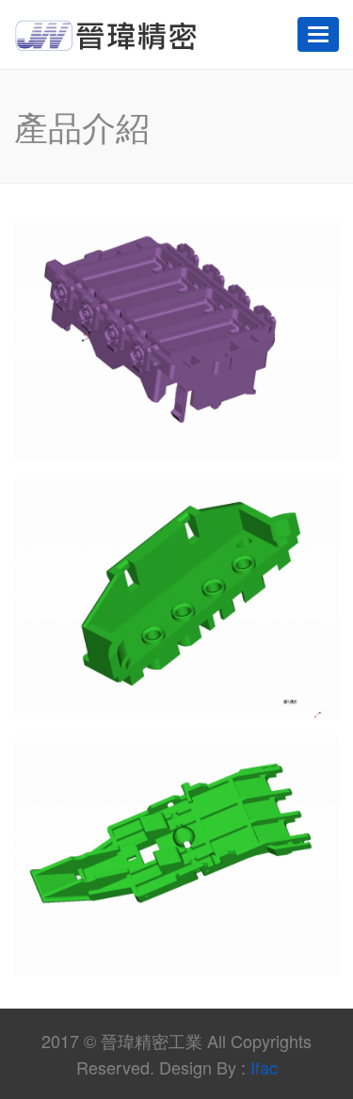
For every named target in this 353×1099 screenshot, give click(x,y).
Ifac (264, 1067)
